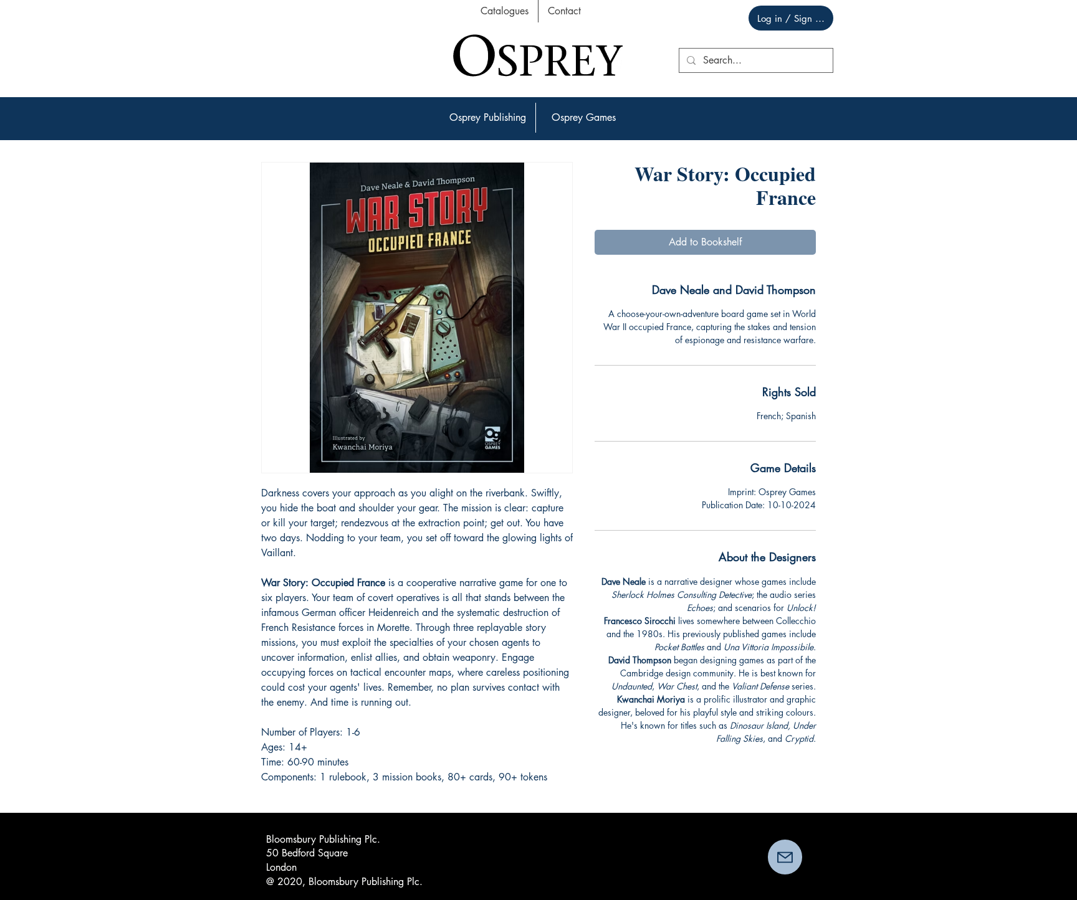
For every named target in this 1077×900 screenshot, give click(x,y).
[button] (487, 118)
